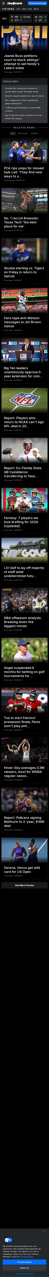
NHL (30, 9)
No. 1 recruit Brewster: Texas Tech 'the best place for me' (21, 222)
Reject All (24, 1268)
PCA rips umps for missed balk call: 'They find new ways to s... (24, 172)
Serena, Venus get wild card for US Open (22, 870)
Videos (34, 133)
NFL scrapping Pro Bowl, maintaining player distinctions (21, 102)
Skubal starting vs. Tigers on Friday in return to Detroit (24, 272)
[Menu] (3, 3)
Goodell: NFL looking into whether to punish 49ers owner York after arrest (21, 90)
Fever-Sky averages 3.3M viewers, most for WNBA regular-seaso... (24, 772)
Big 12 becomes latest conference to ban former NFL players (23, 117)
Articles (22, 133)
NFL (19, 9)
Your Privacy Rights (24, 1274)
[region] (24, 1252)
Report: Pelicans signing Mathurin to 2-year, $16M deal (24, 822)
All (13, 133)
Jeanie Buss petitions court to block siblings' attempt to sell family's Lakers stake (21, 62)
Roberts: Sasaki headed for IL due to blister (24, 96)
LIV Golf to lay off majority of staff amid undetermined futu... (24, 572)
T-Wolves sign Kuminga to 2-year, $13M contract (22, 109)
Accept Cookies (24, 1262)
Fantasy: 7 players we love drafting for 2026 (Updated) (21, 522)
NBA (24, 9)
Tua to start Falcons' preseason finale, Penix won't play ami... (22, 722)
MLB (36, 9)
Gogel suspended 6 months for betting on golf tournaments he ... (24, 672)
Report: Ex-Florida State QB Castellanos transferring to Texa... (23, 472)
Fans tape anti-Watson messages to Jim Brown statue (22, 322)
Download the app (37, 3)
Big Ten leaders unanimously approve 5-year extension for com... (23, 372)
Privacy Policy (26, 1257)
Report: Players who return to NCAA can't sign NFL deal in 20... (24, 422)
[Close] (43, 1231)
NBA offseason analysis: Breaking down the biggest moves (23, 622)
